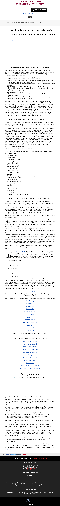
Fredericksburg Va (30, 301)
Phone (30, 504)
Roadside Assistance (30, 341)
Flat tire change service (30, 355)
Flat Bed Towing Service (30, 357)
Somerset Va (30, 328)
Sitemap (28, 501)
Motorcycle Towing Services (30, 368)
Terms (27, 500)
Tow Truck (30, 363)
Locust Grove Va (30, 320)
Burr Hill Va (30, 314)
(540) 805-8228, (20, 251)
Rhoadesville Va (30, 325)
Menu (30, 17)
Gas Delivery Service (30, 352)
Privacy (27, 499)
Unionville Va (30, 330)
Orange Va (30, 306)
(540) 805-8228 (39, 10)
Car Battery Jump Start (30, 349)
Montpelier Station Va (30, 322)
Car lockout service (30, 347)
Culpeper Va (30, 309)
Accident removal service (30, 365)
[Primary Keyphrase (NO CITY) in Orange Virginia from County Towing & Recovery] (30, 13)
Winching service (30, 360)
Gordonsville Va (30, 317)
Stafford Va (30, 303)
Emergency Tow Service (30, 344)
